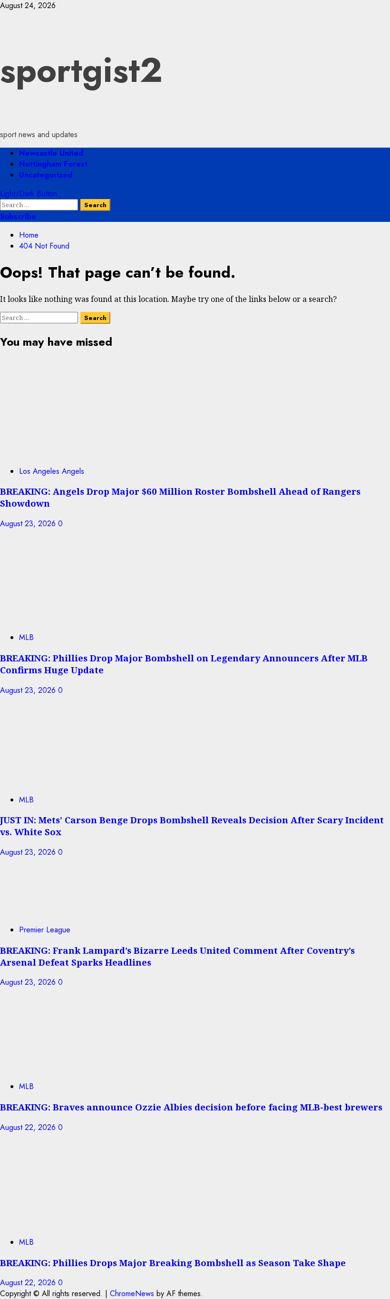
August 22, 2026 (29, 1127)
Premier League (44, 929)
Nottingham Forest (53, 164)
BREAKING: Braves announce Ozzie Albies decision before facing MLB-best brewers (191, 1107)
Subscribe (18, 216)
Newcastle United (51, 153)
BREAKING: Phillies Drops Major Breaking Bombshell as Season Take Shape (173, 1263)
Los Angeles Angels (51, 471)
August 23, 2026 (29, 523)
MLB (26, 637)
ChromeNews (132, 1293)
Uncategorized (45, 175)
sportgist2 (81, 70)
